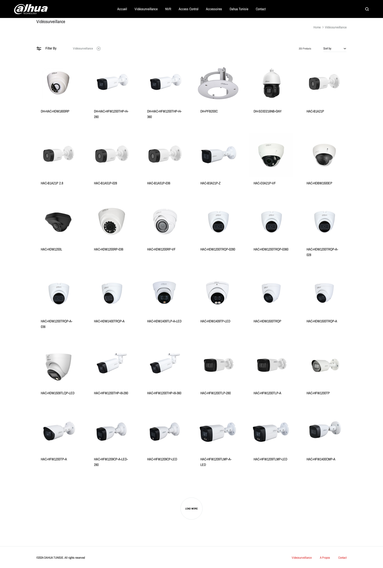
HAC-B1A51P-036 (158, 183)
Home (317, 27)
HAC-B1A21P (315, 111)
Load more (191, 508)
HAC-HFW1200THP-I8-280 (111, 392)
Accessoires (214, 8)
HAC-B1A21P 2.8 (52, 183)
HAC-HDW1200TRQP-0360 (271, 249)
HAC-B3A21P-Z (210, 183)
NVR (168, 8)
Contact (261, 8)
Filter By (51, 48)
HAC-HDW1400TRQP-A (109, 321)
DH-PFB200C (209, 111)
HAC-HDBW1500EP (319, 183)
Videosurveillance (302, 558)
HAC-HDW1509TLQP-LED (57, 392)
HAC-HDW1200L (51, 249)
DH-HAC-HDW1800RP (55, 111)
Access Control (188, 8)
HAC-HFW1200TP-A (54, 459)
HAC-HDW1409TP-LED (215, 321)
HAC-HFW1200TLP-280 (215, 392)
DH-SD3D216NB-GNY (268, 111)
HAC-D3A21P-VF (265, 183)
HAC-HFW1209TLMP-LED (270, 459)
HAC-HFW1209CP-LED (162, 459)
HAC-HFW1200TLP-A (267, 392)
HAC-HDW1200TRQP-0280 (217, 249)
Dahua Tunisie (239, 8)
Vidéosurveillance (146, 8)
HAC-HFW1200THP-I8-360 (164, 392)
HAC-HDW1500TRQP (267, 321)
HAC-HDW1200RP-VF (161, 249)
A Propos (325, 558)
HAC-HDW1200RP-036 (108, 249)
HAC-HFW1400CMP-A (321, 459)
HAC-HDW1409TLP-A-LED (164, 321)
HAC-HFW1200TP (318, 392)
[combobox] (335, 48)
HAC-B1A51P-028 (105, 183)
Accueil (122, 8)
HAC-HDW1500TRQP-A (322, 321)
